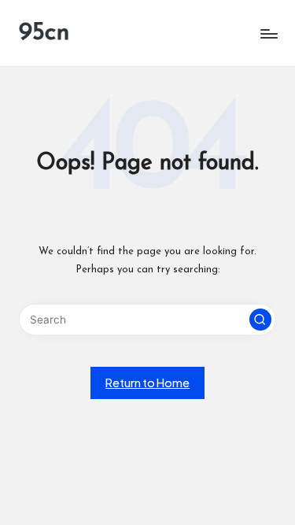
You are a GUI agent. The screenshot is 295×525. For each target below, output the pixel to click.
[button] (260, 320)
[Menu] (268, 33)
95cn (44, 33)
